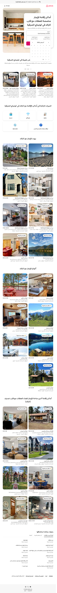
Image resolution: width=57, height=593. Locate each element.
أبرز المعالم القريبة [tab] (38, 535)
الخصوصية (30, 590)
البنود (25, 590)
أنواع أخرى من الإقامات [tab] (48, 535)
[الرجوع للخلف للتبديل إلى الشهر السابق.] (48, 42)
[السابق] (31, 69)
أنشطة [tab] (30, 535)
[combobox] (38, 33)
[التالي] (25, 69)
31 (43, 59)
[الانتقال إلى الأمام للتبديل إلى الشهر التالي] (32, 42)
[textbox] (45, 39)
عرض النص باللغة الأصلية (21, 1)
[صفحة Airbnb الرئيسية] (49, 6)
